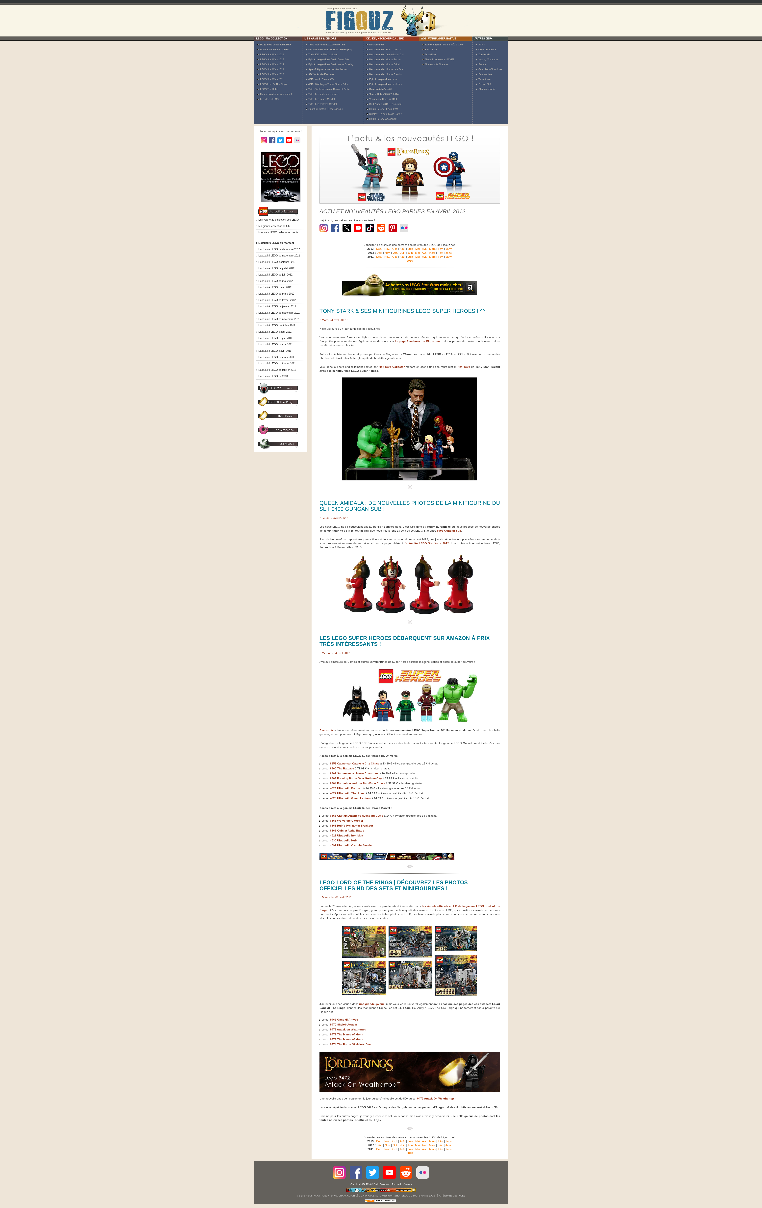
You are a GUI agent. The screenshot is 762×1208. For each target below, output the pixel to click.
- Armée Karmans (321, 74)
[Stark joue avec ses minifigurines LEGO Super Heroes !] (409, 479)
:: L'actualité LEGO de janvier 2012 (276, 306)
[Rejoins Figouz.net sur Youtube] (358, 232)
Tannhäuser (484, 79)
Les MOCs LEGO (269, 99)
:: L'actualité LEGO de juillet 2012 (275, 268)
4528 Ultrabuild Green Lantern (350, 798)
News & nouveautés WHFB (439, 59)
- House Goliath (385, 49)
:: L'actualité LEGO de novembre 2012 (278, 255)
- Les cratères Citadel (322, 104)
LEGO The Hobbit (269, 89)
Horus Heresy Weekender (383, 119)
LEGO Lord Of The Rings (273, 84)
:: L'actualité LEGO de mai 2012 (274, 281)
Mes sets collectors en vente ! (276, 94)
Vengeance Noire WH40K (383, 99)
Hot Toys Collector (392, 366)
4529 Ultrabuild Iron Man (346, 835)
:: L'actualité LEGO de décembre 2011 (278, 312)
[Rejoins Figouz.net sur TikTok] (369, 232)
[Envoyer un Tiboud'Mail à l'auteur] (381, 1191)
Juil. (402, 252)
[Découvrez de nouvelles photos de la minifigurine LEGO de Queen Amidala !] (409, 614)
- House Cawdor (385, 74)
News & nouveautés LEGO (274, 49)
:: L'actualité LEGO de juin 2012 (274, 274)
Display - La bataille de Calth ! (385, 114)
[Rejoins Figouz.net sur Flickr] (404, 232)
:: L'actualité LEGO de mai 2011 (274, 344)
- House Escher (385, 59)
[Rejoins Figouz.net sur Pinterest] (392, 232)
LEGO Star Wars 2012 (272, 74)
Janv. (449, 248)
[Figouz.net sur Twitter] (280, 143)
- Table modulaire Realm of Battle (329, 89)
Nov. (387, 248)
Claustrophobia (486, 89)
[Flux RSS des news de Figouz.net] (380, 1201)
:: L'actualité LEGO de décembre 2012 (278, 249)
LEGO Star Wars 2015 (272, 59)
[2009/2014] (384, 94)
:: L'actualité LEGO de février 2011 (275, 363)
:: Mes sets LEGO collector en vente (277, 232)
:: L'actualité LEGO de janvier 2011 (276, 370)
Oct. (394, 248)
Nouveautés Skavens (436, 64)
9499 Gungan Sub (449, 530)
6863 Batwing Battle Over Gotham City (356, 778)
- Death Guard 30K (328, 59)
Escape (482, 64)
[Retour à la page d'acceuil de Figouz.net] (381, 20)
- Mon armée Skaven (327, 69)
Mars (432, 248)
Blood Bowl (431, 49)
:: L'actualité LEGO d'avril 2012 (274, 287)
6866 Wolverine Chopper (346, 820)
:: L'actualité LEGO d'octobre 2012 (275, 262)
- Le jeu (383, 79)
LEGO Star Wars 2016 (272, 54)
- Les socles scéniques (323, 94)
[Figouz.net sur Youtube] (289, 143)
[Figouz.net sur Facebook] (272, 143)
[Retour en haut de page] (410, 488)
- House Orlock (385, 64)
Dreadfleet (430, 54)
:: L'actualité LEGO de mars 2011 (275, 357)
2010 (410, 260)
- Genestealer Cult (386, 54)
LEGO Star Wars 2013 (272, 69)
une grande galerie (372, 1003)
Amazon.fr (326, 730)
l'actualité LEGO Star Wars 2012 (427, 543)
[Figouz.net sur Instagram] (264, 143)
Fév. (440, 248)
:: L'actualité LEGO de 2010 (272, 376)
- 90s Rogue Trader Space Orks (328, 84)
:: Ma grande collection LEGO (273, 226)
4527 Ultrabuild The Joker (347, 793)
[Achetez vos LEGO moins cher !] (409, 296)
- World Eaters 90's (321, 79)
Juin (410, 248)
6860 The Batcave (342, 768)
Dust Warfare (485, 74)
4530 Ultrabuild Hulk (343, 840)
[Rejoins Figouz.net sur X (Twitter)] (346, 232)
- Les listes (385, 84)
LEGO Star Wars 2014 (272, 64)
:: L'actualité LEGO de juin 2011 (274, 338)
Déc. (379, 248)
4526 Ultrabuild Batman (346, 788)
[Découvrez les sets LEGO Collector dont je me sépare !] (280, 204)
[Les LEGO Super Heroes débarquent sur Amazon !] (409, 722)
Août (402, 248)
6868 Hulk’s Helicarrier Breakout (351, 825)
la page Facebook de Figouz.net (418, 341)
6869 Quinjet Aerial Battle (347, 830)
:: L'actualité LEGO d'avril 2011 (273, 351)
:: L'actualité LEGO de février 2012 (276, 300)
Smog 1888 (484, 84)
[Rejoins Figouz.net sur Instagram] (324, 232)
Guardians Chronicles (490, 69)
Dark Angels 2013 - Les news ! (385, 104)
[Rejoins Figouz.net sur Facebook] (335, 232)
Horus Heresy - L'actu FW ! (383, 109)
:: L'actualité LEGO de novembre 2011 (278, 319)
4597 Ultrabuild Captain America (351, 845)
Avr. (424, 248)
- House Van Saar (386, 69)
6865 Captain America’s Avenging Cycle (356, 815)
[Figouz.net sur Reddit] (381, 232)
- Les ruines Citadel (321, 99)
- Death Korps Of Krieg (330, 64)
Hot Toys (464, 366)
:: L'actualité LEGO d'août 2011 (274, 331)
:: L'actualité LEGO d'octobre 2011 (275, 325)
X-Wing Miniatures (488, 59)
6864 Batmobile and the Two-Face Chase (357, 783)
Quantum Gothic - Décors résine (325, 109)
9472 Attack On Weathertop (435, 1098)
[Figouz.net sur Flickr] (297, 143)
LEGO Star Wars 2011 (272, 79)
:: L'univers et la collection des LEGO (277, 219)
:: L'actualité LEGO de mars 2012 (275, 293)
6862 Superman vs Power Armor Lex (353, 773)
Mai (417, 248)
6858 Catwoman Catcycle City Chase (354, 763)
